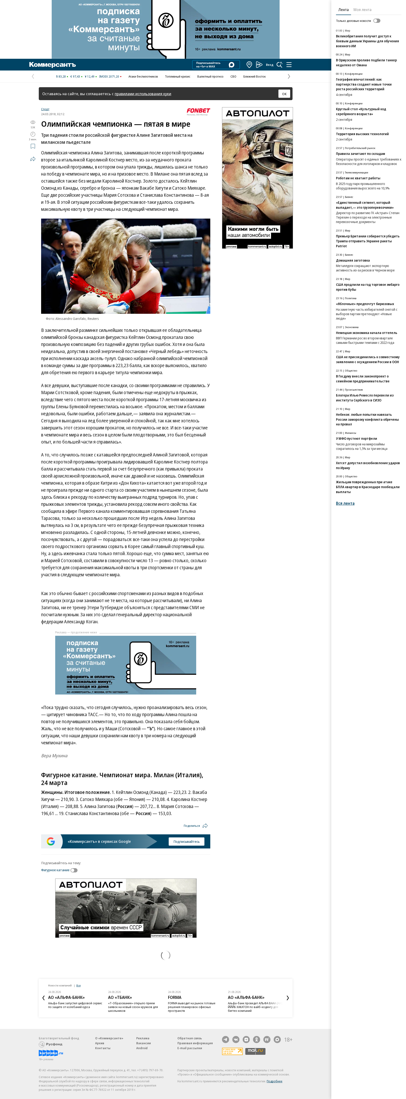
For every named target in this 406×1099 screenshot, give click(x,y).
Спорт (45, 109)
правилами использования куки (143, 93)
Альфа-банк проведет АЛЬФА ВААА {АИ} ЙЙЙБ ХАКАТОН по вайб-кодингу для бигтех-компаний (255, 1007)
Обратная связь (189, 1038)
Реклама (142, 1038)
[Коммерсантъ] (52, 64)
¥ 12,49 (89, 76)
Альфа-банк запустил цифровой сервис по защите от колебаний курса (75, 1005)
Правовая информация (195, 1043)
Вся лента (345, 503)
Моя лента (362, 9)
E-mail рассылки (189, 1048)
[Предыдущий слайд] (43, 998)
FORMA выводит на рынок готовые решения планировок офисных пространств (191, 1007)
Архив (99, 1043)
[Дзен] (246, 1039)
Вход (269, 65)
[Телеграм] (225, 1039)
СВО (233, 76)
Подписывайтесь (186, 841)
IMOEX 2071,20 (109, 76)
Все (78, 985)
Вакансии (143, 1043)
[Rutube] (266, 1039)
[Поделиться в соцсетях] (33, 159)
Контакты (102, 1048)
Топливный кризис (177, 76)
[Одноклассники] (256, 1039)
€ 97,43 (75, 76)
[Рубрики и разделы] (289, 64)
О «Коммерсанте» (109, 1038)
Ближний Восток (254, 76)
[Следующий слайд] (288, 998)
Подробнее (274, 1081)
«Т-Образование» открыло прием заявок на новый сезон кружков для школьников (133, 1007)
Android (142, 1048)
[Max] (277, 1039)
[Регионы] (249, 64)
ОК (284, 93)
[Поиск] (279, 64)
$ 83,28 (61, 76)
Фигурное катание (55, 869)
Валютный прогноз (210, 76)
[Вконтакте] (235, 1039)
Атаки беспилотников (143, 76)
